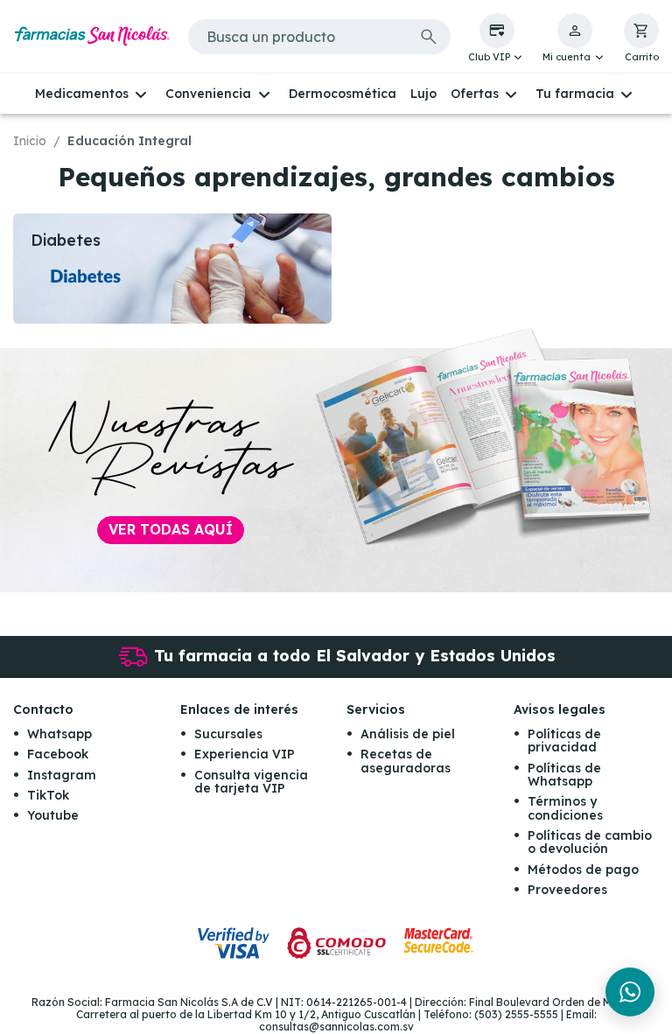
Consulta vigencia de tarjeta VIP (251, 781)
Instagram (61, 775)
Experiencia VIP (244, 754)
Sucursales (228, 734)
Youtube (53, 815)
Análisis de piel (407, 734)
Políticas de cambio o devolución (590, 842)
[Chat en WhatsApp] (630, 992)
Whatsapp (59, 734)
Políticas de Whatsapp (564, 774)
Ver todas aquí (170, 529)
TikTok (48, 795)
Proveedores (567, 890)
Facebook (57, 754)
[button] (497, 38)
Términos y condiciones (565, 807)
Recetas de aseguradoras (405, 760)
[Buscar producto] (428, 36)
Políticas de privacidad (564, 740)
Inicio (29, 141)
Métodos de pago (583, 869)
